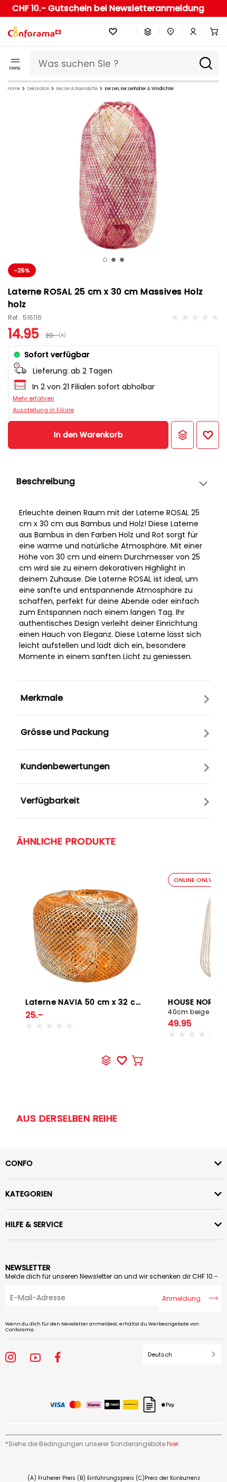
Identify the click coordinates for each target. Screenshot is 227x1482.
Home (14, 89)
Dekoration (38, 89)
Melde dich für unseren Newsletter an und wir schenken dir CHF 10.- (111, 1276)
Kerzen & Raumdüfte (77, 89)
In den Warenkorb (88, 434)
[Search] (206, 63)
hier (172, 1443)
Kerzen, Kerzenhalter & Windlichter (139, 89)
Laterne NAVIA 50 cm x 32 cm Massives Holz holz (122, 1002)
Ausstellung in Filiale (43, 410)
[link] (189, 31)
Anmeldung (181, 1298)
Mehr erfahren (33, 398)
